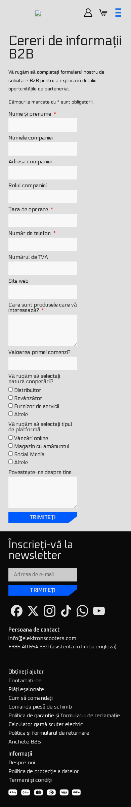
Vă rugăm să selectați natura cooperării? (34, 379)
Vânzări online (31, 438)
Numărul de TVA (28, 257)
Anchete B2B (24, 741)
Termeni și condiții (30, 780)
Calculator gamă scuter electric (45, 724)
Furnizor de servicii (36, 406)
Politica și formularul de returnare (48, 733)
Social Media (29, 454)
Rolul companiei (27, 186)
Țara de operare (28, 209)
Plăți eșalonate (26, 689)
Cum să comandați (30, 698)
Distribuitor (27, 390)
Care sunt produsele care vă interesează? (42, 307)
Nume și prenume (30, 114)
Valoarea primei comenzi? (39, 352)
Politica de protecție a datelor (43, 771)
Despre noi (21, 762)
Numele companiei (30, 138)
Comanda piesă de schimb (40, 707)
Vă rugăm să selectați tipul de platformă (40, 427)
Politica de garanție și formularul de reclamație (64, 715)
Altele (21, 414)
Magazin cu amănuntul (42, 446)
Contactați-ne (25, 680)
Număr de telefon (30, 233)
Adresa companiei (30, 162)
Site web (18, 281)
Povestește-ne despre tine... (41, 472)
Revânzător (28, 398)
